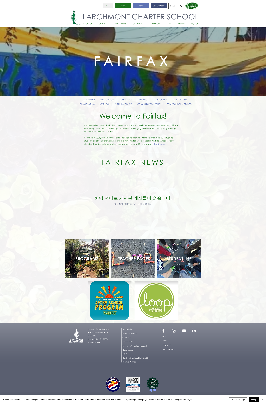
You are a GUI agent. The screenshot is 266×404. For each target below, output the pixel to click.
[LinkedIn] (194, 330)
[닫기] (262, 399)
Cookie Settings (238, 399)
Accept (254, 399)
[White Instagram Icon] (173, 330)
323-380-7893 (94, 342)
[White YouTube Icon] (184, 330)
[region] (87, 258)
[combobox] (176, 6)
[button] (88, 23)
